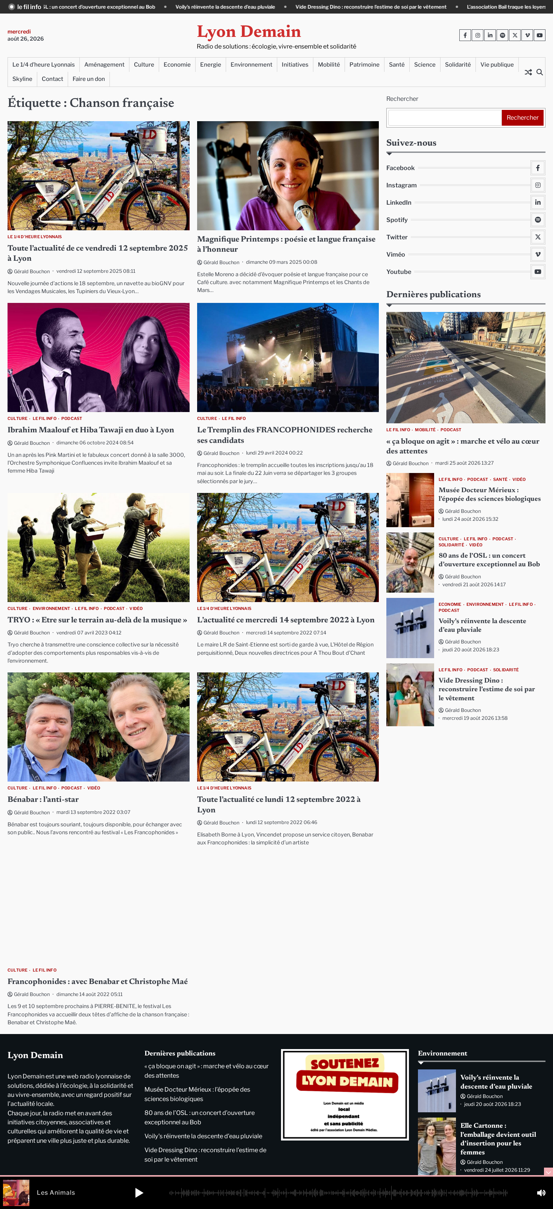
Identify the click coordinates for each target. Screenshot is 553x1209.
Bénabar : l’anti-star (43, 800)
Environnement (251, 64)
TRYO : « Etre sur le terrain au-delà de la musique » (97, 621)
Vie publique (497, 64)
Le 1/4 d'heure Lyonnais (35, 237)
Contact (52, 78)
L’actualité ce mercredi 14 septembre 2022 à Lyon (286, 621)
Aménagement (104, 64)
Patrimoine (364, 64)
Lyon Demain (249, 32)
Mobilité (329, 64)
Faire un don (89, 78)
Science (425, 64)
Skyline (22, 78)
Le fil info (44, 419)
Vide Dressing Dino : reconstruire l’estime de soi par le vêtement (283, 7)
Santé (397, 64)
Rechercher (402, 98)
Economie (177, 64)
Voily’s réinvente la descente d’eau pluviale (137, 7)
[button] (139, 1193)
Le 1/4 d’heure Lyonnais (43, 64)
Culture (144, 64)
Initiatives (295, 64)
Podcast (71, 419)
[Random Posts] (528, 72)
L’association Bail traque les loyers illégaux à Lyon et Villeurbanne (455, 7)
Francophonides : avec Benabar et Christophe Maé (98, 982)
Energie (210, 64)
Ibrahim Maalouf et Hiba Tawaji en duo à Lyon (91, 431)
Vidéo (136, 609)
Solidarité (458, 64)
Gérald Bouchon (32, 271)
